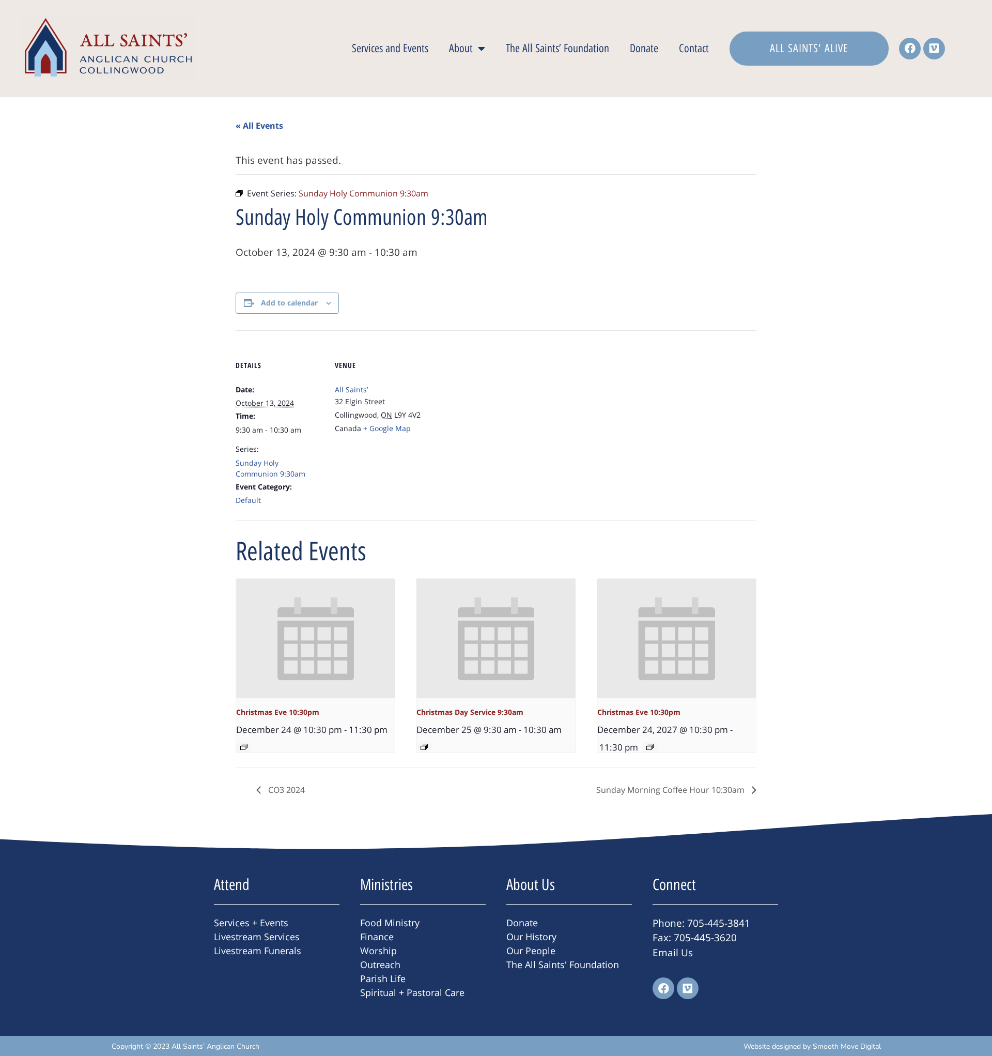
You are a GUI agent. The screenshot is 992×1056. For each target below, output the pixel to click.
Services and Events (390, 48)
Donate (644, 48)
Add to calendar (289, 303)
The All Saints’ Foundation (557, 48)
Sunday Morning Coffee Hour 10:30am (671, 789)
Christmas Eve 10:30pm (277, 712)
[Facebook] (910, 48)
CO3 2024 (285, 789)
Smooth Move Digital (847, 1046)
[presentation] (315, 638)
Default (248, 500)
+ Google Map (387, 428)
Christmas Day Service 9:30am (469, 712)
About (461, 48)
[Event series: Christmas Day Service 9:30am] (424, 747)
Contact (694, 48)
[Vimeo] (934, 48)
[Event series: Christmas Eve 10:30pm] (243, 747)
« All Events (259, 125)
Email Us (673, 952)
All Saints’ (351, 389)
